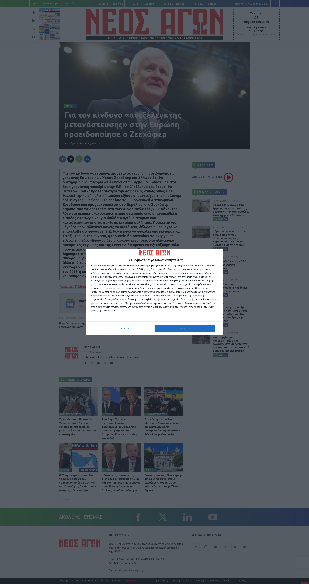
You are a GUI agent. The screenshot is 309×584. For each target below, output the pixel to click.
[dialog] (154, 292)
